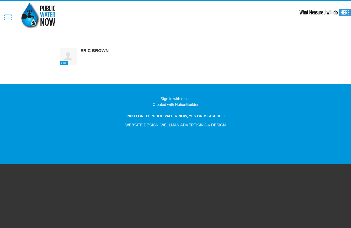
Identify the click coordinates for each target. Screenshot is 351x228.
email (186, 99)
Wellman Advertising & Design (193, 125)
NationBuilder (186, 105)
